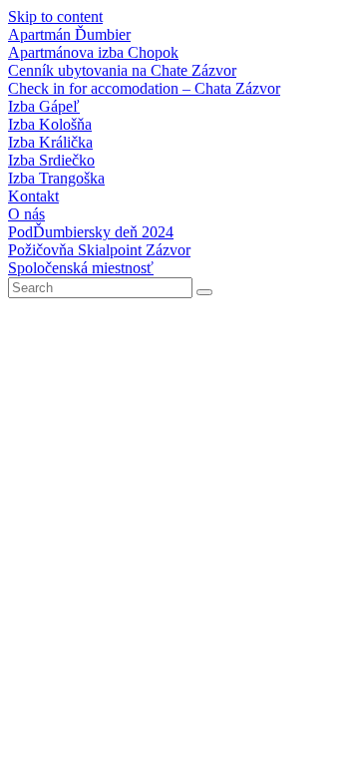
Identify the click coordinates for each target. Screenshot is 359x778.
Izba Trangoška (56, 178)
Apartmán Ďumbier (69, 34)
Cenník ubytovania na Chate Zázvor (122, 70)
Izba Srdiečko (51, 160)
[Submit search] (204, 292)
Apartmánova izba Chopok (93, 52)
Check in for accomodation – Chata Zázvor (144, 88)
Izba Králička (50, 142)
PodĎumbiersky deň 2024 (91, 231)
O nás (26, 213)
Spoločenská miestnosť (81, 267)
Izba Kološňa (50, 124)
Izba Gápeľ (44, 106)
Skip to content (55, 16)
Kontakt (33, 196)
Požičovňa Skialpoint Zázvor (99, 249)
